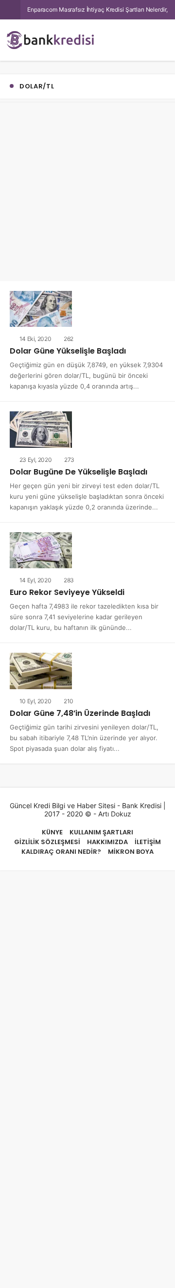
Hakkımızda (107, 838)
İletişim (148, 838)
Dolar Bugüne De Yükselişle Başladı (77, 470)
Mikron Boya (131, 847)
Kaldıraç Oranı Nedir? (61, 847)
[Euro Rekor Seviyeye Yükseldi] (41, 547)
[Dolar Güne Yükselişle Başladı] (41, 308)
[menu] (152, 40)
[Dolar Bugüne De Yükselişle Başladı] (41, 428)
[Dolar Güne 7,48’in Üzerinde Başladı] (41, 667)
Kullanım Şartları (101, 828)
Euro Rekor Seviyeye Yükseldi (65, 590)
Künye (52, 828)
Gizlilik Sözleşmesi (47, 838)
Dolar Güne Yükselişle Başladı (66, 350)
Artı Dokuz (114, 810)
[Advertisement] (87, 189)
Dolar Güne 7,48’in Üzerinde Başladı (78, 710)
